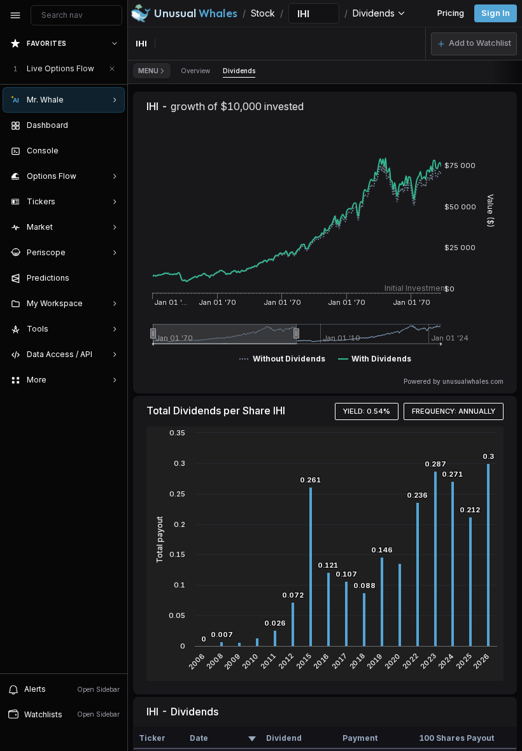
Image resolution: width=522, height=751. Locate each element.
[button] (474, 44)
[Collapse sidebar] (15, 15)
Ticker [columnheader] (152, 738)
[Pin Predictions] (112, 278)
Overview (195, 70)
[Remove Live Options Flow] (112, 68)
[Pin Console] (112, 151)
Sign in (495, 13)
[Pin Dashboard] (112, 125)
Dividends (239, 70)
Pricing (450, 13)
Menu (148, 70)
